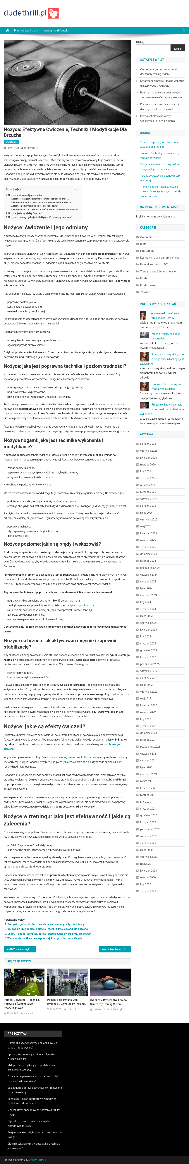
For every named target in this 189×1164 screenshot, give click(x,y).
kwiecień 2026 (148, 457)
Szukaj (140, 42)
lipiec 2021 (146, 767)
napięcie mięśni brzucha (80, 605)
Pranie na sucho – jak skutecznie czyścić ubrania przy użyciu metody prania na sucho (160, 191)
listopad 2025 (148, 491)
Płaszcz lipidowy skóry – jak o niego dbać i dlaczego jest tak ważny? (162, 359)
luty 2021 (145, 801)
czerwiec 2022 (148, 691)
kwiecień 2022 (148, 705)
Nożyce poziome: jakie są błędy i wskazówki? (35, 206)
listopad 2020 (148, 822)
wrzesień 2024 (148, 574)
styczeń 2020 (148, 891)
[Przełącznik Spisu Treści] (74, 190)
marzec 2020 (148, 877)
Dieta (143, 243)
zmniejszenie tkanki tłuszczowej (79, 757)
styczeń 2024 (148, 609)
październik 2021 (150, 746)
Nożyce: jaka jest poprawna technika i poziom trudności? (41, 198)
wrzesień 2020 (148, 836)
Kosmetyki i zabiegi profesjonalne (159, 257)
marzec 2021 (148, 794)
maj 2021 (145, 781)
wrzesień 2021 (148, 753)
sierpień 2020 (148, 843)
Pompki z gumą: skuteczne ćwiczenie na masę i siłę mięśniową (45, 924)
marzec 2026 (148, 464)
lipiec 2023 (146, 615)
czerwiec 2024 (148, 595)
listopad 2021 (148, 739)
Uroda (143, 278)
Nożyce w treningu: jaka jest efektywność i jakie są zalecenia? (40, 217)
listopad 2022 (148, 657)
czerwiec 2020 (148, 856)
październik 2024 (150, 567)
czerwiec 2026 (148, 450)
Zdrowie (145, 292)
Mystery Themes (37, 1160)
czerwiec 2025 (148, 519)
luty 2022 (145, 719)
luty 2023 (145, 636)
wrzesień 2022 (148, 670)
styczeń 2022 (148, 726)
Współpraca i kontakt (56, 30)
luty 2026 (145, 471)
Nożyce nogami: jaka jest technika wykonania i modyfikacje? (42, 202)
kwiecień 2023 (148, 629)
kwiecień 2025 (148, 533)
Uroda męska (148, 285)
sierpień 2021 (148, 760)
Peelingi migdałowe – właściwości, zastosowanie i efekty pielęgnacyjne (161, 95)
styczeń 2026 (148, 478)
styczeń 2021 (148, 808)
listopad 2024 (148, 560)
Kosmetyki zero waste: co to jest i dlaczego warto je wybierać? (159, 107)
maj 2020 (145, 863)
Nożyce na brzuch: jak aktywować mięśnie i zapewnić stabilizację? (45, 209)
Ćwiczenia (11, 142)
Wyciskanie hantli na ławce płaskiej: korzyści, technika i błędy (44, 938)
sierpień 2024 (148, 581)
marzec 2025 (148, 540)
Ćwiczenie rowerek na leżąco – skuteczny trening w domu (109, 1002)
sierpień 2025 (148, 505)
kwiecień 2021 (148, 788)
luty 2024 (145, 602)
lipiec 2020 (146, 849)
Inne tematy (147, 250)
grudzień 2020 (148, 815)
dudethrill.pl (31, 147)
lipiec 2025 (146, 512)
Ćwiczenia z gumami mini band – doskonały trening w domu (159, 72)
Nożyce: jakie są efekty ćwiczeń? (25, 213)
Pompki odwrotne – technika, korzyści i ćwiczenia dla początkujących (21, 1003)
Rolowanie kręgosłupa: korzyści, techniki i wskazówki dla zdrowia (47, 928)
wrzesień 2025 (148, 499)
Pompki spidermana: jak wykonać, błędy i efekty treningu (66, 1001)
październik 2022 (150, 664)
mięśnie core (72, 431)
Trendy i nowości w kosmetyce (158, 271)
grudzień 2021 (148, 732)
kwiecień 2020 (148, 870)
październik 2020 (150, 829)
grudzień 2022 (148, 650)
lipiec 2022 (146, 684)
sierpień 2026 (148, 443)
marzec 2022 (148, 712)
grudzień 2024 (148, 553)
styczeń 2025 (148, 547)
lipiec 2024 (146, 588)
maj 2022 (145, 698)
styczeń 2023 (148, 643)
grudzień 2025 (148, 485)
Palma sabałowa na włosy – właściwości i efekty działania (157, 118)
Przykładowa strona (26, 30)
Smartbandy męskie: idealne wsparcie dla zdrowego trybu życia (162, 83)
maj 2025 (145, 526)
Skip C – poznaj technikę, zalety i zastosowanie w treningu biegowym (49, 933)
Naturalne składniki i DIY (154, 264)
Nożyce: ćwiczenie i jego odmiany (26, 195)
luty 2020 (145, 884)
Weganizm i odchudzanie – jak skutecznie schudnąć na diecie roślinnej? (116, 949)
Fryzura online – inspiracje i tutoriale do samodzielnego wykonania (162, 409)
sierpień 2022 (148, 677)
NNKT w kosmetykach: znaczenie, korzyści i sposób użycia (21, 949)
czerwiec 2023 (148, 622)
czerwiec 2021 (148, 774)
